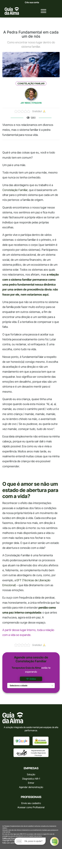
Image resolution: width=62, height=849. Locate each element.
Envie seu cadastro (31, 803)
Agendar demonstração (31, 787)
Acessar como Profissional (31, 807)
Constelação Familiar (31, 83)
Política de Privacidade (10, 838)
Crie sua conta (32, 2)
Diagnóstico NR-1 (31, 778)
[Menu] (42, 11)
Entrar (31, 782)
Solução (31, 774)
